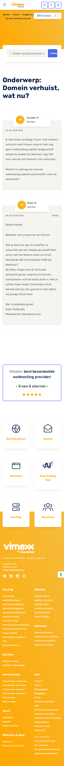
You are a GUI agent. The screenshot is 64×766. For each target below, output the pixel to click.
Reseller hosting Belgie (14, 665)
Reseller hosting (10, 661)
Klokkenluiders (41, 722)
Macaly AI (7, 741)
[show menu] (4, 4)
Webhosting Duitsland (13, 604)
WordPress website (43, 608)
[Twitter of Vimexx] (12, 576)
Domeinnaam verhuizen (14, 685)
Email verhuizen (10, 726)
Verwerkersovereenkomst (47, 749)
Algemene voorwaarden (46, 753)
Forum (16, 14)
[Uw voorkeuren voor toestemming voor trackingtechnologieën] (61, 574)
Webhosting (8, 596)
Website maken (41, 596)
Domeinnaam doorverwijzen (9, 699)
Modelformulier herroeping (47, 718)
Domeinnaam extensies (14, 693)
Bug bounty (39, 730)
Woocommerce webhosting (16, 625)
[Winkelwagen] (58, 5)
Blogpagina (39, 693)
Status (37, 685)
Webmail (7, 721)
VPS (5, 641)
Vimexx (6, 14)
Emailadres (8, 717)
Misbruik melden (42, 726)
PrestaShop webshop (44, 641)
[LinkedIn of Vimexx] (18, 576)
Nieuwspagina (41, 689)
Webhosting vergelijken (14, 637)
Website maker (41, 604)
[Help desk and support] (44, 5)
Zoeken (53, 53)
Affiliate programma (44, 701)
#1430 (55, 215)
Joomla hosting (10, 621)
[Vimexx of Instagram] (25, 576)
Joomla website (42, 612)
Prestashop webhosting (14, 629)
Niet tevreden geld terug (46, 710)
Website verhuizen (43, 600)
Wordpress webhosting (14, 612)
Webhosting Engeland (13, 608)
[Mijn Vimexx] (51, 5)
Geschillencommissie (44, 714)
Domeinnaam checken (13, 689)
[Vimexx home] (17, 4)
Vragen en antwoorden (33, 14)
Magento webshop (43, 632)
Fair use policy (41, 745)
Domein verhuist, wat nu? (18, 18)
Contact (38, 681)
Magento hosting (11, 616)
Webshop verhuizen (43, 645)
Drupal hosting (10, 633)
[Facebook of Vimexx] (6, 576)
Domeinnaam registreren (15, 681)
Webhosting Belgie (12, 600)
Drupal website (41, 616)
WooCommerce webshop (46, 636)
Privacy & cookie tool (13, 746)
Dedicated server (11, 645)
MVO (36, 706)
